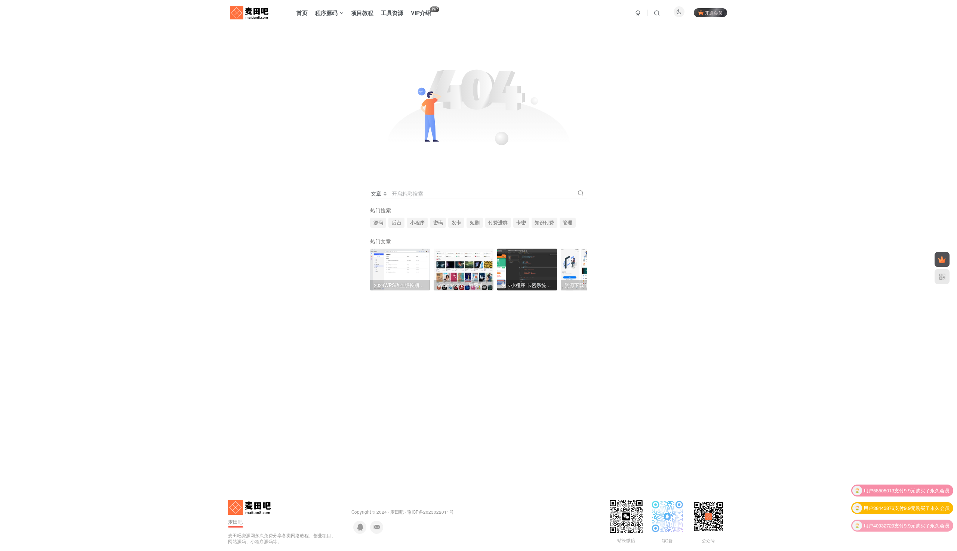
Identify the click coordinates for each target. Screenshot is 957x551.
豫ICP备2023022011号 (430, 512)
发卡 (456, 222)
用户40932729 (879, 524)
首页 (302, 13)
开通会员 (714, 12)
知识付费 (544, 222)
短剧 (475, 222)
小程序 (417, 222)
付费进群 (498, 222)
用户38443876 (879, 506)
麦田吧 (397, 512)
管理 (567, 222)
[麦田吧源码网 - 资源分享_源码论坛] (250, 506)
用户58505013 (879, 489)
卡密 (521, 222)
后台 (396, 222)
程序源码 (326, 13)
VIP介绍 (424, 11)
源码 (378, 222)
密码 (438, 222)
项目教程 (362, 13)
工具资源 (392, 13)
